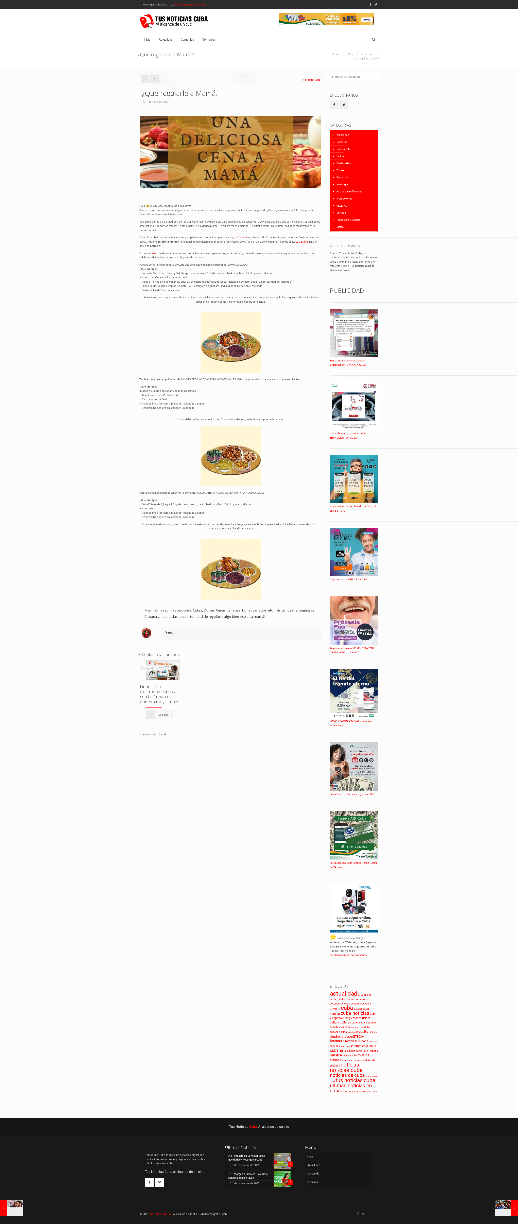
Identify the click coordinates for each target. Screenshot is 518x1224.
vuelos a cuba (370, 1091)
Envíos (340, 170)
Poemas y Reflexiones (349, 191)
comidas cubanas (345, 999)
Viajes (340, 226)
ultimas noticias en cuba (351, 1088)
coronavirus (361, 999)
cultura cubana (350, 1022)
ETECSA (358, 1036)
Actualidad (342, 134)
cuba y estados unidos (356, 1018)
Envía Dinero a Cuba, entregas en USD (352, 794)
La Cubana (241, 237)
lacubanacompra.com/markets (348, 955)
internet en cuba (362, 1046)
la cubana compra (354, 1050)
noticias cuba (346, 1070)
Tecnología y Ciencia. (348, 219)
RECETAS (341, 205)
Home (335, 54)
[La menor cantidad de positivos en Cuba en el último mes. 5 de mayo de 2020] (506, 1208)
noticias (350, 1065)
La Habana (371, 1050)
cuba (347, 1007)
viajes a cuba (356, 1091)
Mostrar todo (313, 79)
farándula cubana (356, 1041)
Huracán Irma (343, 1046)
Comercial (313, 1182)
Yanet (169, 632)
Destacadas (343, 163)
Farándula (342, 177)
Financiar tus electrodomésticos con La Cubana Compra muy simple (159, 694)
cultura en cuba (368, 1022)
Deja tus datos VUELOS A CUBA (348, 579)
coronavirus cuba (340, 1003)
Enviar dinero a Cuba (359, 1027)
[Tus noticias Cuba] (174, 21)
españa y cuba (338, 1031)
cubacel (358, 1009)
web (154, 253)
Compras (366, 54)
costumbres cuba (361, 1003)
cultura (334, 1022)
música (336, 1055)
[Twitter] (376, 4)
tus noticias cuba (355, 1080)
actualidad (343, 993)
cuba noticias (355, 1013)
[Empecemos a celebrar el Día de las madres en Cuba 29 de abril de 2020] (11, 1208)
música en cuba (350, 1060)
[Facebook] (370, 4)
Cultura (340, 156)
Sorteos (341, 212)
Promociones (344, 198)
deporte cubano (338, 1027)
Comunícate (343, 149)
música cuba (350, 1055)
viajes (344, 1091)
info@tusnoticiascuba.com (190, 4)
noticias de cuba (347, 1075)
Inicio (310, 1156)
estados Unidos (355, 1032)
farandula (337, 1041)
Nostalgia (342, 184)
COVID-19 (335, 1009)
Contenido (313, 1173)
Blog (350, 54)
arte (360, 994)
